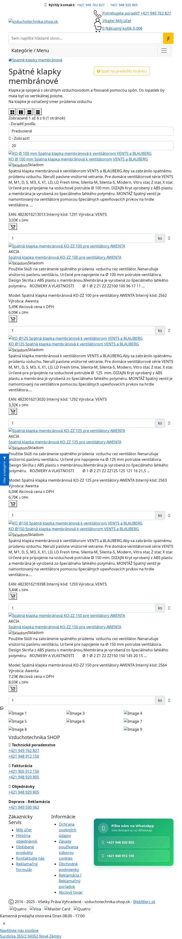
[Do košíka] (13, 226)
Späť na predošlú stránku (123, 71)
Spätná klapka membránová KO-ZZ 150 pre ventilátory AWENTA (65, 626)
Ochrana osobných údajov (67, 830)
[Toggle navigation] (164, 50)
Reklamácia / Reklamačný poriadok (70, 881)
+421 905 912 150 (24, 771)
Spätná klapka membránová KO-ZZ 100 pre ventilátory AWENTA (65, 257)
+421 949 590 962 (24, 807)
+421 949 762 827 (91, 5)
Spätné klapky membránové (37, 60)
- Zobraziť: (20, 138)
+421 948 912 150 (24, 756)
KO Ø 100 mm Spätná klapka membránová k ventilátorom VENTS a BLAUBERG (78, 159)
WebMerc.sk (144, 901)
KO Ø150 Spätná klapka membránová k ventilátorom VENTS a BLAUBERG (74, 528)
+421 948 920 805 (124, 5)
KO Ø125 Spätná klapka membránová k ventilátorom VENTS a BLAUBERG (74, 344)
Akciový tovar (71, 892)
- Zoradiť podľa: (22, 123)
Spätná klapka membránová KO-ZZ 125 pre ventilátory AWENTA (65, 442)
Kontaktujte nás (30, 858)
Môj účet (24, 830)
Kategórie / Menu (30, 50)
